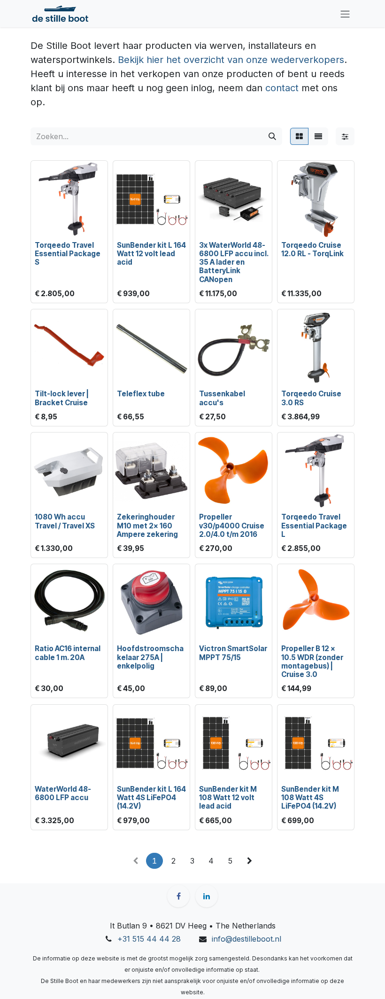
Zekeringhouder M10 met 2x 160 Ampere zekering (147, 525)
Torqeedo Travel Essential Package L (314, 525)
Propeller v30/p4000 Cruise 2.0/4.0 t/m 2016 (231, 525)
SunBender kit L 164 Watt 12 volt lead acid (151, 254)
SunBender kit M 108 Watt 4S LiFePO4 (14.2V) (310, 797)
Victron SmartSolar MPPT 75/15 (233, 652)
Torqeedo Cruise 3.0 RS (311, 398)
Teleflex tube (141, 393)
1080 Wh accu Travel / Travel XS (65, 521)
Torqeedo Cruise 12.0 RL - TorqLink (312, 249)
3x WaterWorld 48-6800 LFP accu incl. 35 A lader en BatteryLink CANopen (233, 262)
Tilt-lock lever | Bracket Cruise (62, 398)
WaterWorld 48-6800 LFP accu (63, 793)
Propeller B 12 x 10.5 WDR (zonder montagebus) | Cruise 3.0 (312, 661)
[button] (45, 225)
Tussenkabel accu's (222, 398)
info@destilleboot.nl (246, 939)
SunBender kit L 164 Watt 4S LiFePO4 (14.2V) (151, 797)
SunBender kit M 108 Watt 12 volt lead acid (228, 797)
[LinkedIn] (206, 896)
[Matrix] (299, 136)
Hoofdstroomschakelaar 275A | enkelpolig (150, 657)
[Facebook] (178, 896)
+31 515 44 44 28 (149, 939)
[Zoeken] (272, 136)
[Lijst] (318, 136)
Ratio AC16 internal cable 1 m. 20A (67, 652)
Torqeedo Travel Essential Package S (67, 254)
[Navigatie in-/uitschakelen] (345, 14)
